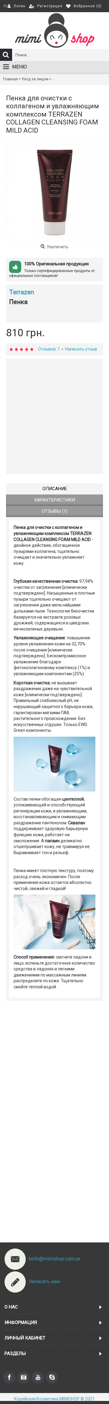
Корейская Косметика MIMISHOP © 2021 (54, 1398)
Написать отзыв (81, 349)
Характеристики (54, 500)
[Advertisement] (54, 416)
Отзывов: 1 (49, 349)
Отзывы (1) (55, 511)
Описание (54, 488)
